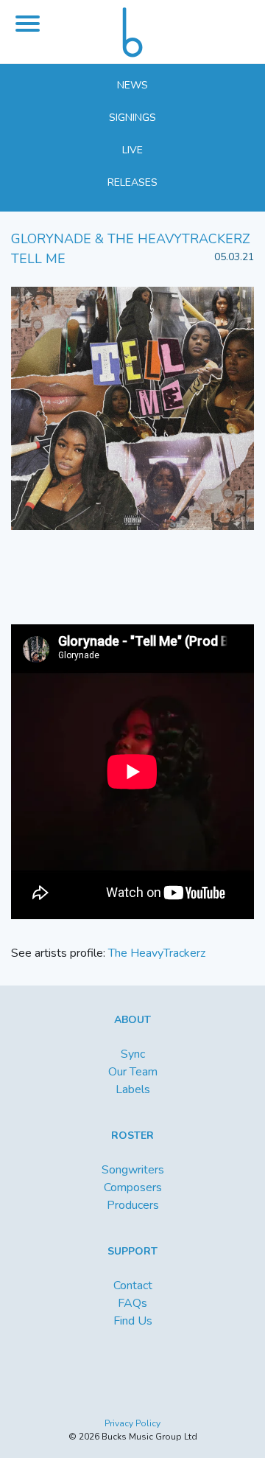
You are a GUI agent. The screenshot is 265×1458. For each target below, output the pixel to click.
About (132, 1020)
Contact (132, 1285)
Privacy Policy (132, 1423)
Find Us (132, 1321)
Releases (132, 182)
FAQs (132, 1303)
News (132, 85)
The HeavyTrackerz (156, 953)
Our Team (133, 1072)
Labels (133, 1089)
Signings (132, 118)
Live (132, 150)
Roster (132, 1136)
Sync (133, 1054)
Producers (133, 1205)
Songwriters (133, 1170)
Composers (133, 1187)
